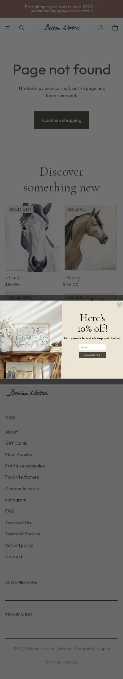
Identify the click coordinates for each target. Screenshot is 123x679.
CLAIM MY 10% (92, 355)
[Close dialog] (119, 304)
